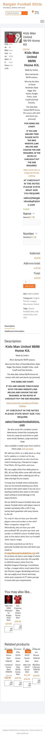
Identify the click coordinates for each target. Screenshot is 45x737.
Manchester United (31, 304)
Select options (12, 629)
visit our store (27, 449)
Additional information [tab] (14, 331)
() (28, 217)
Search (24, 13)
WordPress (24, 733)
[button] (17, 35)
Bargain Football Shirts (22, 4)
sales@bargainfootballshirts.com (32, 201)
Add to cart (29, 286)
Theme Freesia (34, 730)
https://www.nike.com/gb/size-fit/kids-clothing (32, 173)
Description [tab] (10, 326)
